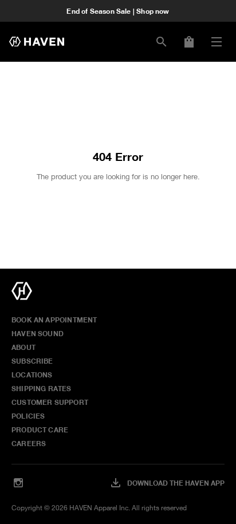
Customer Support (49, 402)
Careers (28, 443)
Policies (28, 415)
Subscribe (32, 360)
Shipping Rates (41, 388)
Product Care (39, 429)
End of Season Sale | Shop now (117, 10)
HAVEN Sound (37, 333)
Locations (32, 374)
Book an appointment (54, 319)
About (23, 347)
